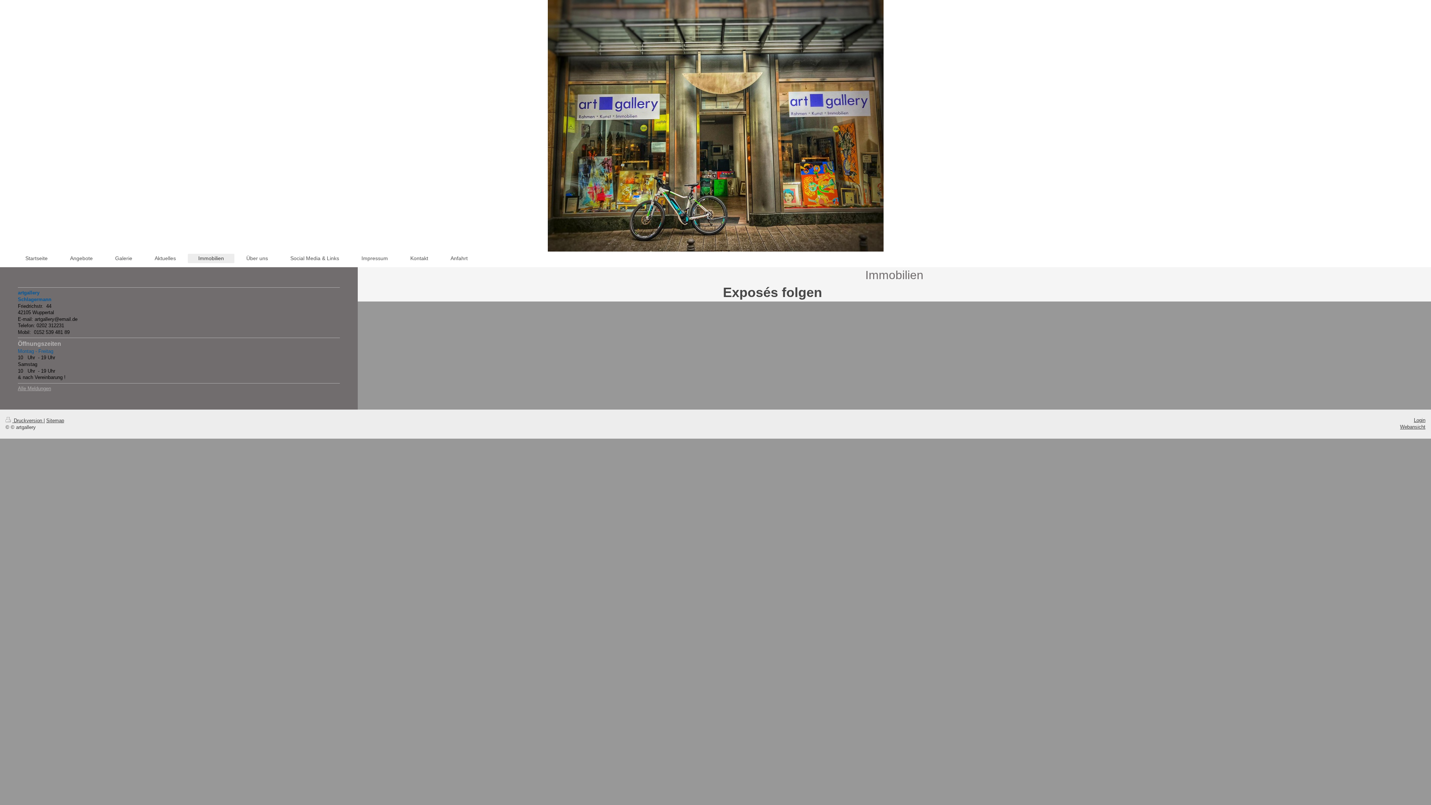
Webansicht (1412, 427)
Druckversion (28, 420)
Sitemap (55, 420)
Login (1419, 420)
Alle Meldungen (34, 388)
